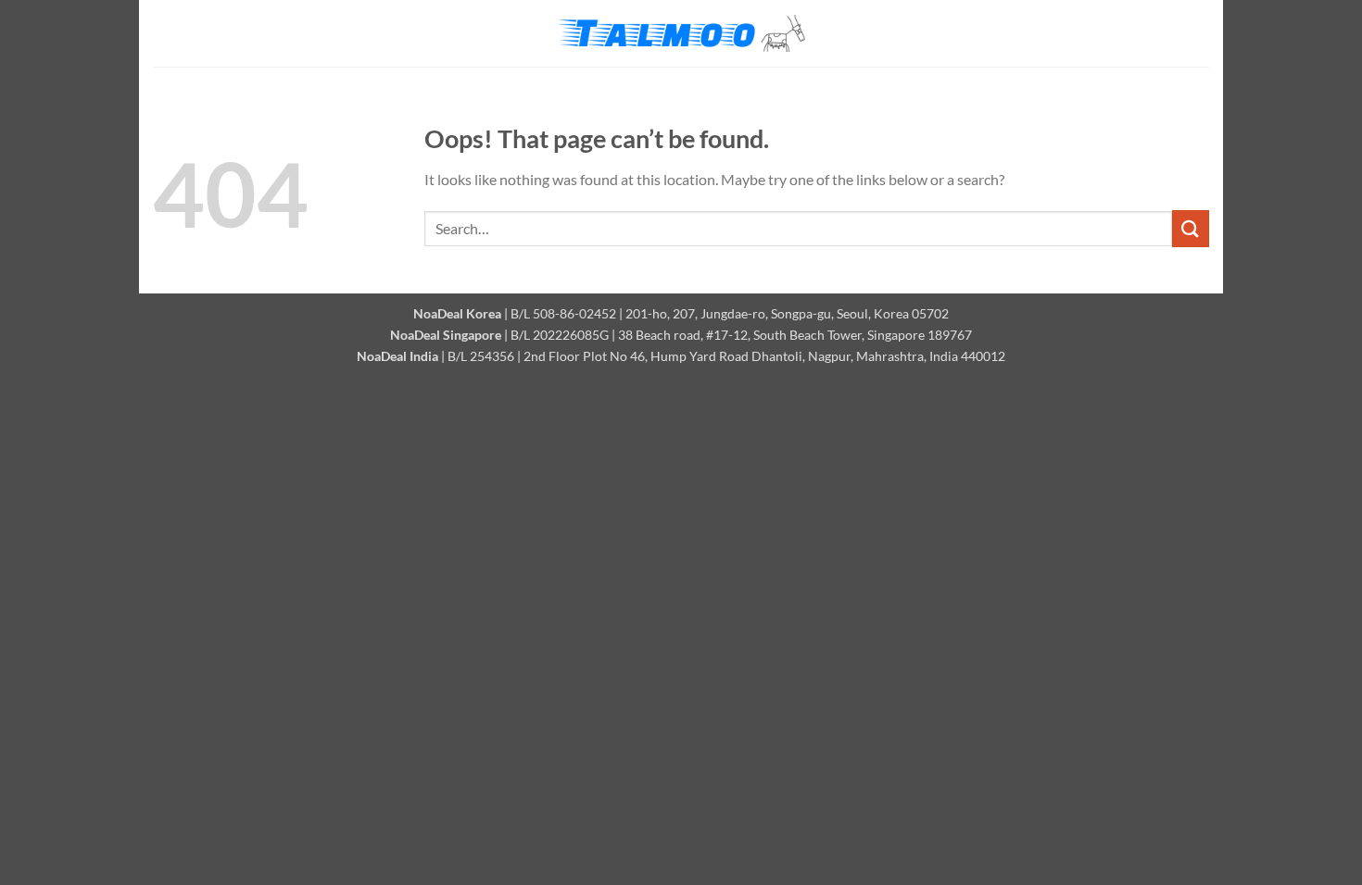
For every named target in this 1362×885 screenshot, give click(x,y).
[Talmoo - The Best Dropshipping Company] (681, 34)
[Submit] (1190, 228)
